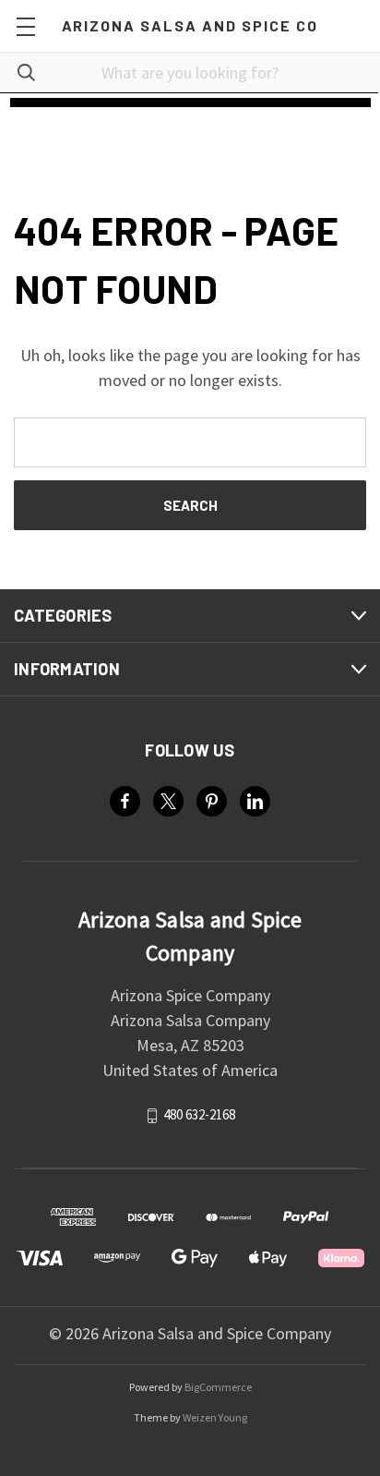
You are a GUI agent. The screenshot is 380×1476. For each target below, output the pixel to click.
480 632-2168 (199, 1114)
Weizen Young (215, 1417)
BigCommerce (218, 1387)
